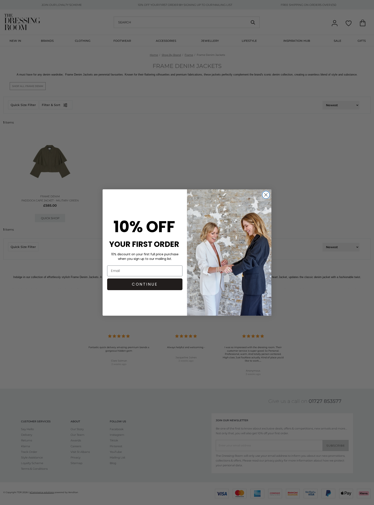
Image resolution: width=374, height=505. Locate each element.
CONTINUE (145, 284)
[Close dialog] (266, 195)
